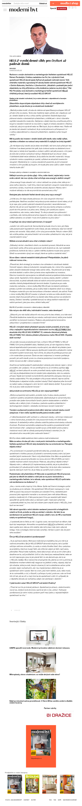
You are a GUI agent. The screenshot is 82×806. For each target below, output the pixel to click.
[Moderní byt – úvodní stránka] (23, 12)
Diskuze (15, 610)
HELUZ (65, 91)
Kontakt (26, 800)
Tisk (55, 800)
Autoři (33, 800)
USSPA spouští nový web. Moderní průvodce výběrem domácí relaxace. (40, 648)
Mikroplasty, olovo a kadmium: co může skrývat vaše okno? (35, 674)
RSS (50, 800)
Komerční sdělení (16, 70)
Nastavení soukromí (69, 800)
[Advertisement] (33, 606)
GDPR (59, 800)
